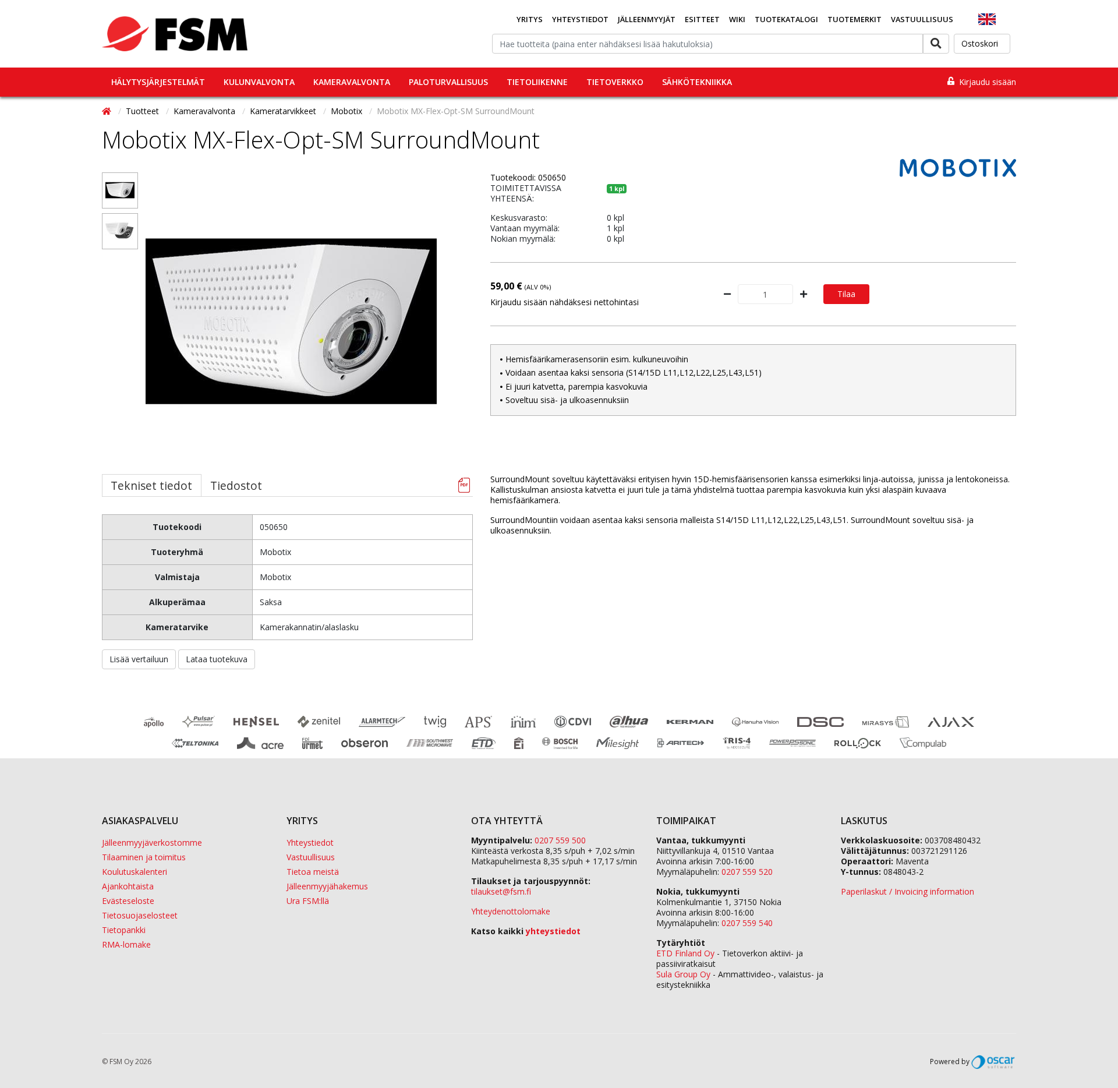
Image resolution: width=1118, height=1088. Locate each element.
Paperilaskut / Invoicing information (907, 891)
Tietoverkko (614, 81)
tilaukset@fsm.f (501, 891)
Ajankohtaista (128, 886)
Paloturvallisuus (448, 81)
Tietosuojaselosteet (140, 915)
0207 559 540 (747, 922)
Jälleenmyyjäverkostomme (152, 842)
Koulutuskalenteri (134, 871)
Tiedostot (236, 485)
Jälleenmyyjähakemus (327, 886)
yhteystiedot (553, 931)
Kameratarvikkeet (284, 110)
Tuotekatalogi (786, 19)
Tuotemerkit (854, 19)
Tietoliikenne (537, 81)
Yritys (529, 19)
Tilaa (846, 293)
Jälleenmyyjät (646, 19)
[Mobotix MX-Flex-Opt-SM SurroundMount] (120, 190)
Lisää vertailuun (138, 659)
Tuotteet (143, 110)
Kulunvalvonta (259, 81)
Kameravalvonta (351, 81)
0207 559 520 (747, 871)
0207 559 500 (560, 840)
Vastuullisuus (922, 19)
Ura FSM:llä (307, 900)
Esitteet (702, 19)
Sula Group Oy (683, 974)
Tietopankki (124, 929)
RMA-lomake (126, 944)
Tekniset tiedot (151, 485)
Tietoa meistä (312, 871)
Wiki (737, 19)
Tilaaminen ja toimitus (144, 857)
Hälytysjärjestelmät (158, 81)
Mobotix (348, 110)
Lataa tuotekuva (216, 659)
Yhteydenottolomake (510, 911)
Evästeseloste (128, 900)
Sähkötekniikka (697, 81)
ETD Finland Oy (685, 953)
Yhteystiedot (580, 19)
